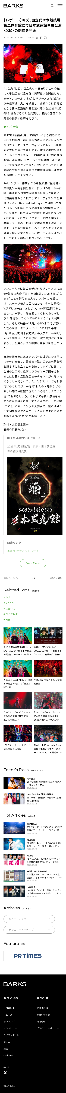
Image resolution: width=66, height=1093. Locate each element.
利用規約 (41, 1021)
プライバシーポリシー (48, 1028)
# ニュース (9, 608)
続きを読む (56, 577)
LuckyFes (8, 1055)
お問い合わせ (43, 1014)
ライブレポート (11, 1034)
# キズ (7, 597)
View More (33, 563)
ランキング (9, 1021)
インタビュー (10, 1028)
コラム (7, 1041)
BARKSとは (42, 1007)
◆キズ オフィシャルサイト (24, 551)
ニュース (8, 1014)
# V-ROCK (9, 603)
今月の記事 (9, 1007)
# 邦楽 (7, 619)
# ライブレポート (13, 614)
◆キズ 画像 (11, 126)
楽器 (6, 1048)
